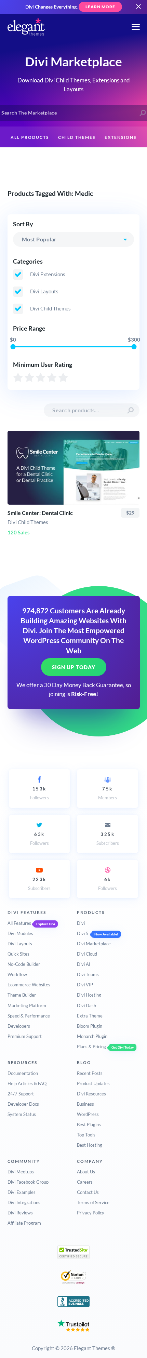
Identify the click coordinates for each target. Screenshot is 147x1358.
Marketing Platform (27, 1005)
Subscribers (107, 838)
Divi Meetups (21, 1171)
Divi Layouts (20, 943)
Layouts (35, 158)
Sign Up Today (73, 667)
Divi (81, 923)
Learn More (100, 6)
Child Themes (76, 137)
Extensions (120, 137)
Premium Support (25, 1036)
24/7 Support (21, 1093)
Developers (19, 1026)
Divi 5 (83, 933)
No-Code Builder (24, 964)
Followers (39, 793)
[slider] (12, 346)
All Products (30, 137)
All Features (19, 923)
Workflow (17, 974)
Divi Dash (86, 1005)
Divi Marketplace (94, 943)
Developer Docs (23, 1104)
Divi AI (83, 964)
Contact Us (88, 1192)
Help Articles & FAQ (27, 1083)
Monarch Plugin (92, 1036)
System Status (22, 1114)
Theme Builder (22, 995)
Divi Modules (20, 933)
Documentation (23, 1073)
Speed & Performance (29, 1015)
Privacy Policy (90, 1212)
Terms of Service (93, 1202)
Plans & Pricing (91, 1046)
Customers (107, 158)
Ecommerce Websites (29, 984)
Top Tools (86, 1134)
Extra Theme (90, 1015)
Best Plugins (89, 1124)
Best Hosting (89, 1145)
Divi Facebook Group (28, 1182)
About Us (86, 1171)
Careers (85, 1182)
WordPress (88, 1114)
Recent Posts (90, 1073)
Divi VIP (85, 984)
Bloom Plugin (89, 1026)
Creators (69, 158)
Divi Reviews (20, 1212)
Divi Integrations (24, 1202)
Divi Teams (88, 974)
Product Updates (93, 1083)
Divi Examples (22, 1192)
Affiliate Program (24, 1223)
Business (85, 1104)
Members (107, 793)
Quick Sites (18, 954)
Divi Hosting (89, 995)
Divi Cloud (87, 954)
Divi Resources (91, 1093)
